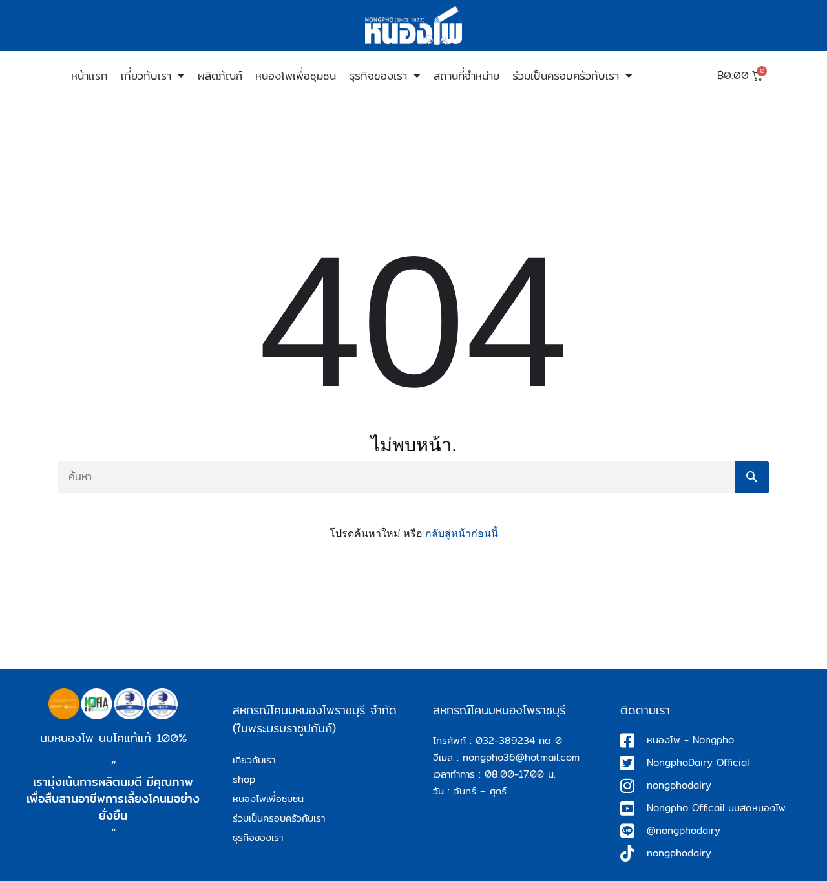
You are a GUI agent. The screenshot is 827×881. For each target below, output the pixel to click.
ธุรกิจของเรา (378, 75)
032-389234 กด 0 (519, 740)
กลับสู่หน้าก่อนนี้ (461, 533)
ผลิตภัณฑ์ (220, 75)
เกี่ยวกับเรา (146, 75)
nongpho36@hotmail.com (521, 757)
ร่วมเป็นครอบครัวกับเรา (565, 75)
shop (244, 779)
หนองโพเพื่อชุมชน (295, 75)
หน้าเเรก (89, 75)
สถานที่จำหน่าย (466, 75)
